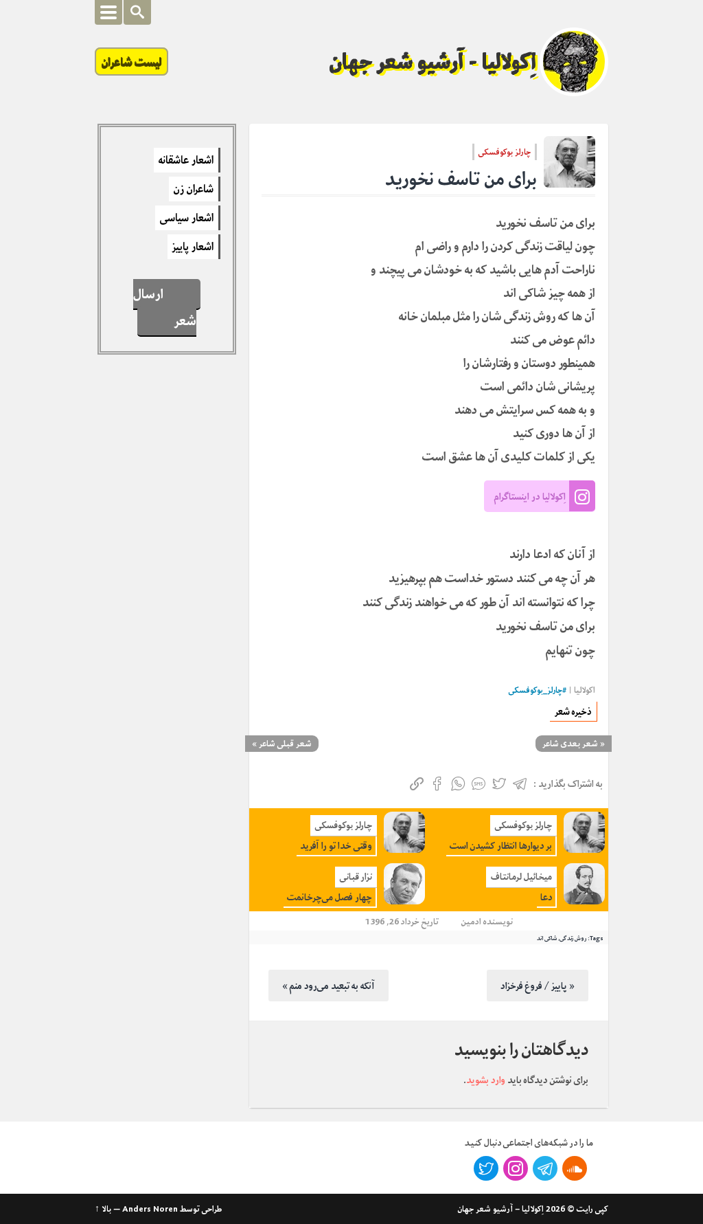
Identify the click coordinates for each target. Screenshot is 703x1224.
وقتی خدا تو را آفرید (336, 845)
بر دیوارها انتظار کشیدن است (501, 845)
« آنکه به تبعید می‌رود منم (328, 985)
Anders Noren (150, 1209)
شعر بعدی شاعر (570, 743)
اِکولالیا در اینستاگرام (530, 496)
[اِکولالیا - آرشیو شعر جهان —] (574, 61)
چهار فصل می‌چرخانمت (329, 897)
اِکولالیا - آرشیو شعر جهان (433, 62)
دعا (546, 897)
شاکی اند (547, 938)
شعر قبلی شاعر (285, 743)
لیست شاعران (131, 61)
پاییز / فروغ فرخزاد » (537, 985)
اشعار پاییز (193, 247)
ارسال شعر (165, 307)
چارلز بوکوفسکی (505, 152)
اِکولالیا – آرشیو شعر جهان (501, 1209)
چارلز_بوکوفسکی (535, 690)
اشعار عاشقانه (186, 160)
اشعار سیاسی (187, 218)
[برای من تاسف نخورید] (569, 162)
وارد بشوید (485, 1079)
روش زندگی (573, 938)
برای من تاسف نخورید (461, 179)
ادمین (471, 921)
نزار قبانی (356, 876)
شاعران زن (194, 189)
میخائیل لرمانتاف (521, 876)
